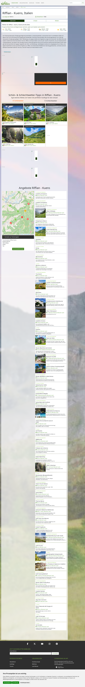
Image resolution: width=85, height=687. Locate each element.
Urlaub (35, 21)
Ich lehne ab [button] (15, 682)
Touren (38, 3)
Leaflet (21, 234)
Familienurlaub (36, 662)
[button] (10, 205)
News (42, 3)
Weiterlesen (7, 52)
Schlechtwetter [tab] (51, 101)
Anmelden (55, 653)
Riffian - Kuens (23, 7)
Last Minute (35, 666)
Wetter (57, 21)
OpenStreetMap (26, 234)
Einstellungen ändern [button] (25, 682)
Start (3, 7)
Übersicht (12, 21)
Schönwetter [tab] (19, 101)
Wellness (34, 664)
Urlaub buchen (23, 3)
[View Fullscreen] (32, 193)
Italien (13, 7)
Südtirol (17, 7)
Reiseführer (15, 3)
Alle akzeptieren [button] (7, 682)
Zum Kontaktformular (18, 249)
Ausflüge (31, 3)
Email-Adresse (13, 651)
